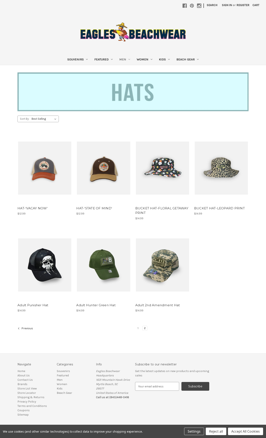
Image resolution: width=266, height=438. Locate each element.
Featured (101, 59)
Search (212, 5)
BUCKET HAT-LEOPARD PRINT (219, 208)
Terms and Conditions (32, 406)
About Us (23, 375)
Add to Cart (45, 171)
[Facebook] (184, 6)
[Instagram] (199, 6)
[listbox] (45, 119)
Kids (162, 59)
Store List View (27, 388)
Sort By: (24, 118)
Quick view (44, 164)
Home (21, 371)
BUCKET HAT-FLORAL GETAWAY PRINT (161, 210)
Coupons (23, 410)
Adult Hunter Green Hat (96, 305)
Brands (22, 384)
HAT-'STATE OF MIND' (94, 208)
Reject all (216, 431)
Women (142, 59)
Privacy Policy (26, 401)
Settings (194, 431)
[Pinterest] (192, 6)
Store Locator (26, 393)
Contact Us (25, 380)
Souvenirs (75, 59)
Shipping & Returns (30, 397)
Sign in (227, 5)
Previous (27, 328)
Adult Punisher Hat (32, 305)
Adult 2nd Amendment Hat (157, 305)
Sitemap (23, 414)
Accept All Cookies (245, 431)
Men (122, 59)
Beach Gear (185, 59)
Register (242, 5)
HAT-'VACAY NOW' (32, 208)
